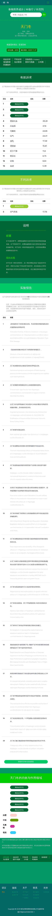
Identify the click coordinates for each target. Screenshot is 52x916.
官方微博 (36, 895)
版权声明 (15, 895)
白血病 (13, 126)
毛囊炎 (13, 131)
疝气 (12, 136)
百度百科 (22, 44)
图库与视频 (29, 62)
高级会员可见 (19, 104)
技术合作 (25, 895)
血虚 (12, 166)
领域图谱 (7, 62)
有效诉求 (7, 59)
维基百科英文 (12, 44)
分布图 (41, 62)
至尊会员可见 (30, 33)
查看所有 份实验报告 (26, 762)
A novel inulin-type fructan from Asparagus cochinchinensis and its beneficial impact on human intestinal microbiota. (27, 393)
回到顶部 (6, 857)
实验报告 (32, 59)
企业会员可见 (32, 36)
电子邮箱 (36, 892)
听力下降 (13, 151)
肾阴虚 (13, 146)
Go (44, 14)
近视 (12, 161)
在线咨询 (36, 898)
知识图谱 (18, 62)
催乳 (12, 141)
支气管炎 (13, 212)
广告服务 (25, 898)
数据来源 (15, 892)
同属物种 (7, 65)
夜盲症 (13, 156)
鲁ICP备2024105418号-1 (26, 912)
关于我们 (25, 892)
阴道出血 (13, 121)
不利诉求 (18, 59)
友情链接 (46, 892)
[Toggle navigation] (48, 2)
